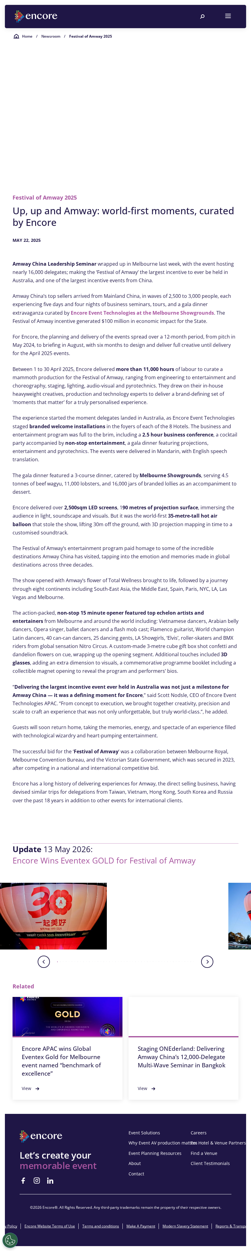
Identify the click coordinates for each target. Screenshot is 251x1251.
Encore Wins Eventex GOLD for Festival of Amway (104, 860)
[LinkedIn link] (50, 1180)
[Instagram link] (36, 1180)
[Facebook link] (23, 1180)
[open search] (202, 16)
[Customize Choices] (10, 1240)
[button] (53, 916)
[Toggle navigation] (228, 16)
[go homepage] (37, 16)
